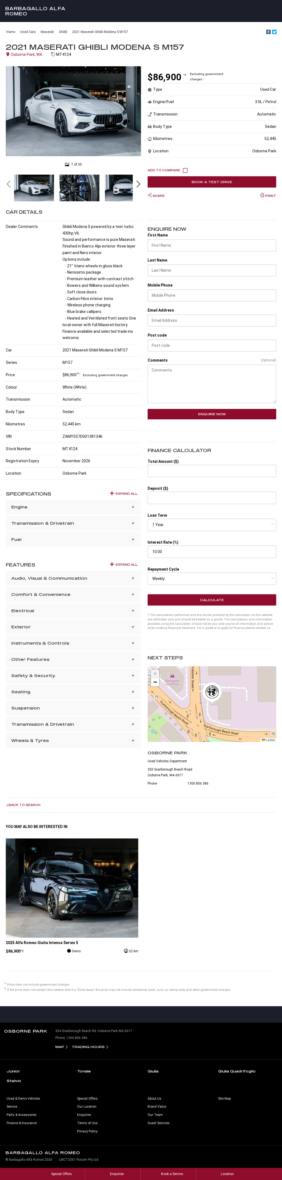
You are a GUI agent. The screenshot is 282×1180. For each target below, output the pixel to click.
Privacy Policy (87, 1131)
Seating (20, 691)
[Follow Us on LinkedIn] (250, 1014)
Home (10, 32)
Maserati (47, 32)
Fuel (16, 539)
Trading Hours (88, 1047)
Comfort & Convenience (40, 594)
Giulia (153, 1071)
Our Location (86, 1107)
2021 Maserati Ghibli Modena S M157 (100, 32)
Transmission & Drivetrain (42, 523)
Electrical (22, 610)
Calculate (212, 600)
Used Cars (28, 32)
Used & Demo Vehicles (23, 1099)
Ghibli (63, 32)
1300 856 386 (198, 783)
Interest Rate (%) (163, 542)
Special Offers (87, 1099)
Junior (13, 1071)
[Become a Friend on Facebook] (225, 1014)
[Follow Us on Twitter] (237, 1014)
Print (270, 195)
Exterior (21, 627)
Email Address (161, 310)
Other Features (30, 659)
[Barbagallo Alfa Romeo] (141, 11)
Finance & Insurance (22, 1123)
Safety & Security (33, 675)
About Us (154, 1099)
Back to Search (24, 805)
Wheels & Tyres (30, 740)
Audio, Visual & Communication (49, 578)
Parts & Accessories (22, 1115)
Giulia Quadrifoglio (237, 1071)
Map (59, 1047)
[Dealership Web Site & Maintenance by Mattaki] (267, 1162)
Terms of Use (87, 1123)
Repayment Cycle (163, 569)
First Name (158, 235)
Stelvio (14, 1081)
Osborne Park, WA (26, 54)
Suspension (25, 708)
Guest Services (159, 1123)
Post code (157, 335)
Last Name (157, 260)
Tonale (84, 1071)
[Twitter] (274, 32)
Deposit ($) (158, 488)
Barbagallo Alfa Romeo (35, 11)
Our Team (155, 1115)
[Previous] (9, 184)
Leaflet (270, 740)
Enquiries (84, 1115)
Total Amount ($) (163, 461)
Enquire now (212, 414)
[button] (212, 693)
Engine (19, 507)
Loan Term (157, 515)
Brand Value (157, 1107)
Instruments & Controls (40, 643)
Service (12, 1107)
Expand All (127, 493)
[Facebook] (268, 32)
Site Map (224, 1099)
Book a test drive (212, 182)
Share (158, 195)
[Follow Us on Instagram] (275, 1014)
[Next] (138, 184)
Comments (158, 360)
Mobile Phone (160, 285)
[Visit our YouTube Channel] (263, 1014)
